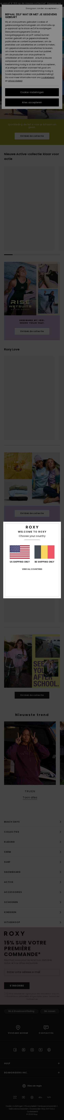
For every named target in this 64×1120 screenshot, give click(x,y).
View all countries (32, 569)
